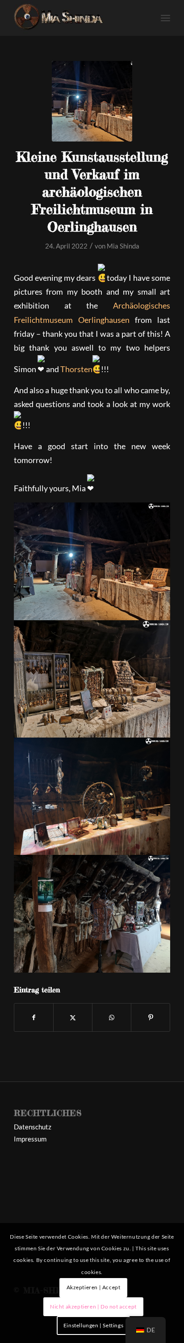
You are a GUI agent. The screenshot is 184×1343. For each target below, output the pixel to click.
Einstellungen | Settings (93, 1325)
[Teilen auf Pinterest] (150, 1017)
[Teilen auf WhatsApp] (111, 1017)
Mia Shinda (123, 246)
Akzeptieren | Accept (94, 1287)
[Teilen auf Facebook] (33, 1017)
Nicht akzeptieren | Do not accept (93, 1306)
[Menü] (165, 18)
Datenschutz (32, 1127)
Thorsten (76, 369)
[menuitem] (165, 18)
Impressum (30, 1139)
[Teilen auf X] (73, 1017)
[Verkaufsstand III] (92, 101)
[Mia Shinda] (76, 18)
